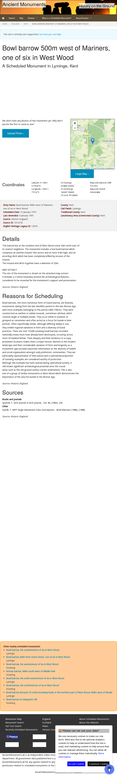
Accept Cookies (76, 764)
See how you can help (50, 34)
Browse (31, 18)
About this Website (89, 722)
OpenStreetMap (99, 168)
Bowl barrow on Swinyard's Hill (21, 699)
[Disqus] (58, 512)
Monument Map (13, 719)
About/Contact (82, 18)
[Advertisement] (58, 94)
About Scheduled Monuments (94, 719)
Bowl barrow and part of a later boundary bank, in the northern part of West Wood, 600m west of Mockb (59, 692)
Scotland (46, 722)
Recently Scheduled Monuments (21, 729)
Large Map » (82, 173)
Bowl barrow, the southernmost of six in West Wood (32, 649)
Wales (45, 726)
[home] (3, 18)
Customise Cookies (98, 764)
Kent (26, 24)
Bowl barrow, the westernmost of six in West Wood (32, 664)
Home (4, 24)
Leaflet (87, 168)
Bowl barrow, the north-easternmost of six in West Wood (35, 678)
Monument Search (14, 722)
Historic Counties (51, 729)
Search (12, 18)
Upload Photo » (15, 133)
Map (21, 18)
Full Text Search (13, 726)
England (16, 24)
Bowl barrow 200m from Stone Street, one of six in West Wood (38, 656)
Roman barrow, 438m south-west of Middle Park (30, 671)
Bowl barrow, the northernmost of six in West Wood (32, 685)
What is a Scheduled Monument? (56, 18)
